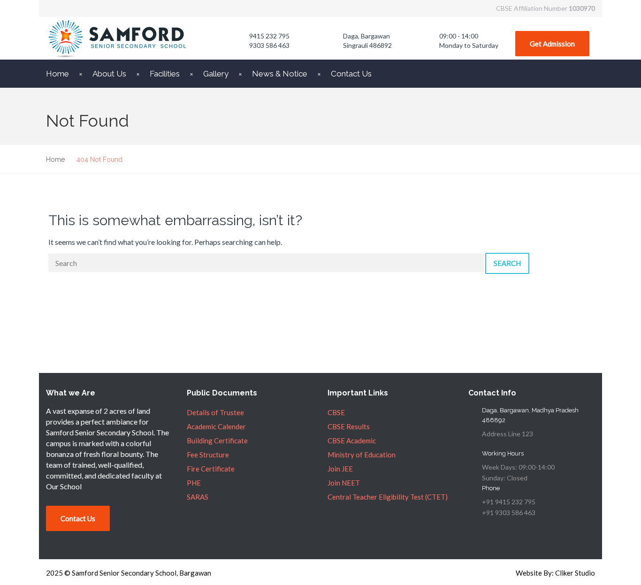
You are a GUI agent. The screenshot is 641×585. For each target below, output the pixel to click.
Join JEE (340, 468)
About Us (109, 73)
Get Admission (552, 43)
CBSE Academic (352, 440)
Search (507, 263)
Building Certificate (217, 440)
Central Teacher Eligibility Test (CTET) (388, 497)
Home (57, 73)
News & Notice (279, 73)
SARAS (197, 497)
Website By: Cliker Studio (555, 573)
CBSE (336, 412)
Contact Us (351, 73)
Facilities (165, 73)
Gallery (216, 73)
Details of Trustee (215, 412)
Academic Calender (216, 426)
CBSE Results (349, 426)
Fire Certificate (211, 468)
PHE (194, 483)
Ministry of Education (362, 454)
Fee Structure (208, 454)
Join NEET (344, 483)
